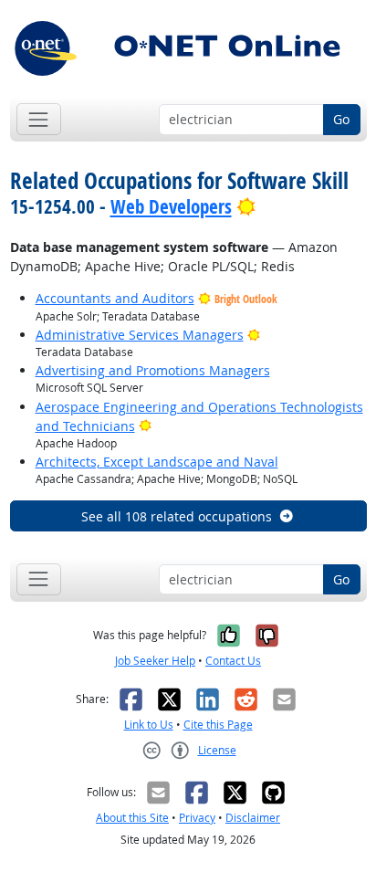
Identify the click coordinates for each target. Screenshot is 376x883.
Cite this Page (218, 724)
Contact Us (233, 660)
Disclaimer (252, 817)
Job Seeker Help (155, 660)
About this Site (132, 817)
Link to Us (148, 724)
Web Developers (171, 206)
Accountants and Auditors (115, 298)
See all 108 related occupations (176, 516)
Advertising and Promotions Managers (153, 370)
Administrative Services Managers (140, 334)
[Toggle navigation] (38, 119)
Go (341, 119)
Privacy (197, 817)
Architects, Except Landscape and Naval (157, 461)
